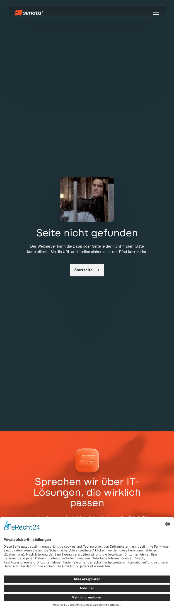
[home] (28, 13)
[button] (155, 12)
